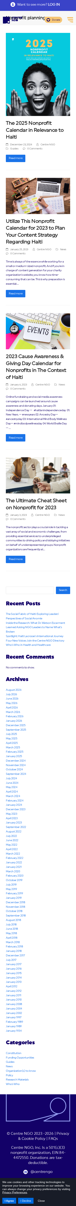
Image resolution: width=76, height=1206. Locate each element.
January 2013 (14, 982)
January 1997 (13, 1017)
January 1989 (14, 1026)
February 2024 (14, 800)
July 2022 (11, 836)
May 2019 (11, 889)
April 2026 (12, 707)
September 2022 (16, 827)
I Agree (9, 1200)
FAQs (53, 1139)
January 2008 (14, 1004)
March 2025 (13, 747)
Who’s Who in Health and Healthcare (28, 645)
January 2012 (14, 991)
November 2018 (15, 907)
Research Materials (17, 1079)
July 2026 (11, 694)
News (63, 249)
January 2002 (14, 1013)
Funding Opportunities (20, 1057)
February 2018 (14, 946)
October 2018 (14, 911)
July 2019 (11, 884)
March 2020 (13, 871)
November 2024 (15, 765)
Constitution (13, 1053)
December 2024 (15, 760)
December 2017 (15, 955)
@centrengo (41, 1172)
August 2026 (13, 690)
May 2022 (11, 844)
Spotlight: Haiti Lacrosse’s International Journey (34, 636)
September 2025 (16, 730)
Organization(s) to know (21, 1071)
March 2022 (13, 853)
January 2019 (14, 898)
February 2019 (14, 893)
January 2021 (14, 867)
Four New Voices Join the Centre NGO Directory (35, 640)
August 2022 (13, 831)
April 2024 (12, 791)
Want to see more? (38, 4)
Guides (14, 148)
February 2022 (14, 858)
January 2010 (14, 999)
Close (41, 1200)
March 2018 (13, 942)
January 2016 (14, 968)
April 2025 (12, 743)
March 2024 (13, 796)
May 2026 (11, 703)
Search (63, 590)
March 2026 (13, 712)
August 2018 (13, 920)
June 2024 (12, 783)
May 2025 (11, 738)
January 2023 (14, 822)
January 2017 (13, 964)
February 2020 (14, 875)
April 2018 (11, 938)
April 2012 (11, 986)
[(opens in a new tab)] (38, 74)
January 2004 (14, 1008)
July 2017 (11, 960)
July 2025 (11, 734)
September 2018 (16, 915)
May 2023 (11, 814)
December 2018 (15, 902)
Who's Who (13, 1084)
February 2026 (14, 716)
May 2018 (11, 933)
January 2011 (13, 995)
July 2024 (11, 778)
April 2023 (12, 818)
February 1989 (14, 1022)
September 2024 (16, 774)
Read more (15, 158)
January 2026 (14, 721)
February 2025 (14, 751)
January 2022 (14, 862)
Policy (9, 1075)
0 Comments (34, 148)
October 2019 (14, 880)
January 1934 (14, 1031)
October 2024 (14, 769)
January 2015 (14, 973)
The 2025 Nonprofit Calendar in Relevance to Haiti (35, 130)
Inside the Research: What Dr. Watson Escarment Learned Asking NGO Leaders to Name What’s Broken (35, 627)
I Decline (25, 1200)
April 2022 (12, 849)
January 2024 (14, 805)
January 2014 (14, 977)
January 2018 (14, 951)
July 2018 (11, 924)
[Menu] (70, 20)
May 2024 (11, 787)
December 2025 (15, 725)
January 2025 (14, 756)
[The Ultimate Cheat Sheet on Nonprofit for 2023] (38, 475)
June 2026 (12, 698)
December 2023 (15, 809)
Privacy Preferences (14, 1192)
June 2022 (12, 840)
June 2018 (12, 929)
